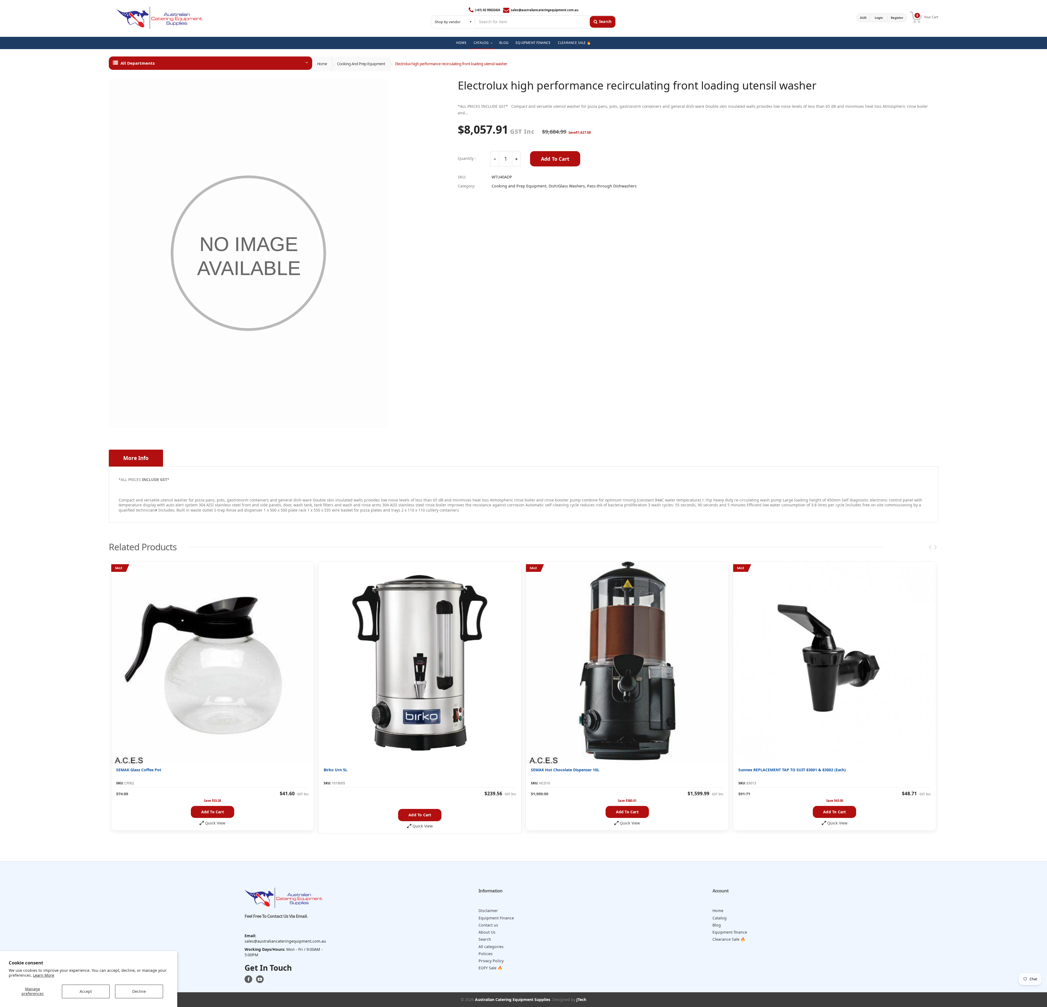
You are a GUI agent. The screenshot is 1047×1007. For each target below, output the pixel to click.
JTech (581, 999)
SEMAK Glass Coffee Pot (138, 769)
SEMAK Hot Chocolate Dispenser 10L (565, 769)
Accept (86, 991)
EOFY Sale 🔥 (491, 967)
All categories (491, 946)
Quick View (215, 823)
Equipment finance (729, 932)
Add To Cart (555, 159)
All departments (138, 63)
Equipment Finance (496, 918)
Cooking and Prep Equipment (361, 63)
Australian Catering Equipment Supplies (512, 999)
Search (485, 939)
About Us (487, 932)
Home (322, 63)
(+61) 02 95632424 (487, 10)
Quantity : (467, 158)
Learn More (43, 975)
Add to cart (212, 811)
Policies (486, 953)
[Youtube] (260, 979)
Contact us (488, 925)
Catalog (719, 918)
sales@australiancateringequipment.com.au (544, 10)
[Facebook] (248, 979)
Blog (716, 925)
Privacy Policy (491, 960)
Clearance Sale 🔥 (728, 939)
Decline (139, 991)
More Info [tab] (136, 458)
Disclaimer (488, 910)
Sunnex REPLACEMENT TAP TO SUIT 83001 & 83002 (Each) (792, 769)
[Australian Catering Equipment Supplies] (159, 18)
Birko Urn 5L (335, 769)
